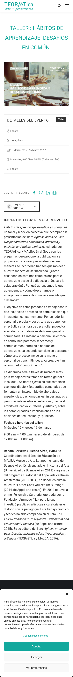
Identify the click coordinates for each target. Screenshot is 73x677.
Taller (61, 119)
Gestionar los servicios (35, 635)
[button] (67, 594)
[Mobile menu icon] (66, 6)
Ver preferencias (36, 667)
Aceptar (36, 646)
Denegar (36, 657)
